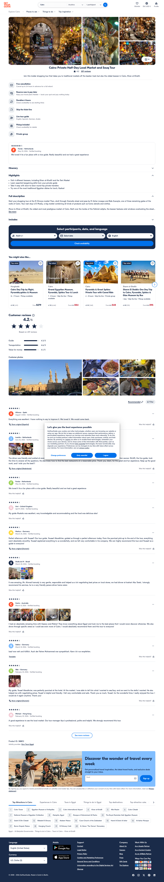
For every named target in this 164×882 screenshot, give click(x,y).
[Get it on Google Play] (62, 848)
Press (121, 858)
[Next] (154, 284)
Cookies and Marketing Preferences (90, 858)
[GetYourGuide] (7, 5)
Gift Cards (123, 862)
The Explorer (124, 865)
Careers (122, 850)
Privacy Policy (82, 854)
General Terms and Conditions (88, 862)
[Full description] (152, 196)
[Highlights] (152, 175)
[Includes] (152, 219)
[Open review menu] (153, 413)
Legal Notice (81, 850)
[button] (82, 71)
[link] (26, 285)
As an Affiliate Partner (143, 854)
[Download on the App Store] (62, 857)
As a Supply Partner (142, 846)
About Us (123, 846)
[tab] (22, 802)
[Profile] (156, 3)
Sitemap (80, 869)
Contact (80, 846)
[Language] (147, 3)
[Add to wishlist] (40, 263)
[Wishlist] (137, 3)
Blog (121, 854)
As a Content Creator (143, 850)
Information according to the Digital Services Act (95, 865)
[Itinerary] (152, 168)
